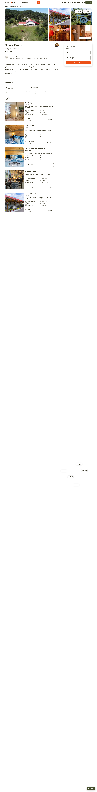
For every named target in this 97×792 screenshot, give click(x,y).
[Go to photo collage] (26, 24)
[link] (29, 111)
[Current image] (12, 142)
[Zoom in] (90, 83)
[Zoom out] (90, 85)
